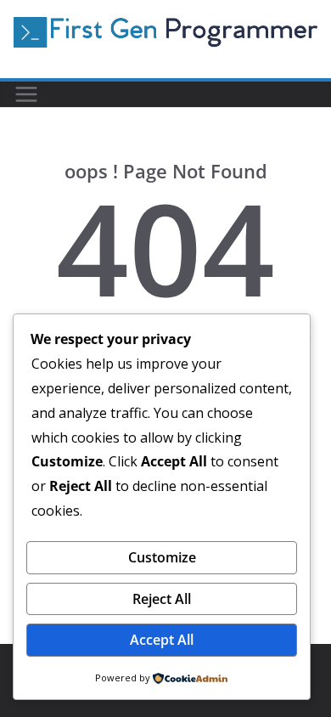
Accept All (162, 639)
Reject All (161, 599)
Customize (162, 557)
